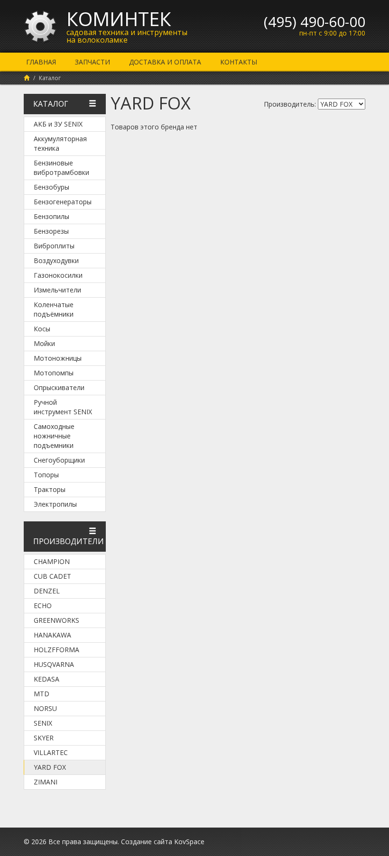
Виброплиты (54, 245)
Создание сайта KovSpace (162, 841)
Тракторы (49, 489)
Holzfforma (56, 649)
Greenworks (56, 620)
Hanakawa (52, 634)
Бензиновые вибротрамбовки (61, 167)
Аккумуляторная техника (60, 143)
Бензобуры (51, 186)
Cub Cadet (52, 576)
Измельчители (57, 289)
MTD (41, 693)
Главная (41, 61)
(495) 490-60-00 (314, 21)
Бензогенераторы (63, 201)
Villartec (51, 752)
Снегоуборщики (59, 459)
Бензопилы (51, 216)
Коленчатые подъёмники (54, 309)
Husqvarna (54, 664)
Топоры (46, 474)
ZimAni (45, 781)
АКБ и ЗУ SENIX (58, 123)
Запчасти (92, 61)
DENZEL (47, 590)
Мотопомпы (54, 372)
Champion (52, 561)
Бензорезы (51, 231)
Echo (43, 605)
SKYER (44, 737)
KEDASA (46, 678)
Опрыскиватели (59, 387)
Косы (42, 328)
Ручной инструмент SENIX (63, 407)
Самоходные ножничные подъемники (54, 436)
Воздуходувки (56, 260)
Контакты (238, 61)
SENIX (43, 723)
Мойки (44, 343)
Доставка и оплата (165, 61)
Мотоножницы (58, 358)
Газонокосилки (58, 275)
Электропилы (55, 504)
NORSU (45, 708)
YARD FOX (50, 767)
